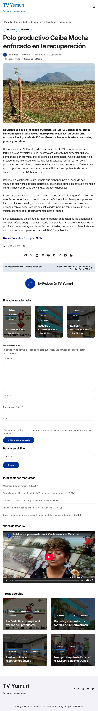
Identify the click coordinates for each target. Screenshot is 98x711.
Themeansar (78, 706)
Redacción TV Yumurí (57, 283)
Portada (8, 22)
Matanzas (25, 30)
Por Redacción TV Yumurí (19, 55)
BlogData (63, 706)
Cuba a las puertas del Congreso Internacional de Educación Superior (37, 515)
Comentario (9, 358)
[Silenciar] (87, 580)
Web (5, 418)
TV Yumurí (13, 5)
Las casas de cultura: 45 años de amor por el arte (27, 507)
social (11, 319)
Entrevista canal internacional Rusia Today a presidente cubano (34, 493)
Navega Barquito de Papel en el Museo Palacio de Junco (72, 658)
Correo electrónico (13, 407)
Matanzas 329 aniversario (16, 486)
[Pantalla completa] (91, 580)
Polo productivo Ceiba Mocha (29, 59)
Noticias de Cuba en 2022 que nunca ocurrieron (27, 500)
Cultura (12, 310)
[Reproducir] (6, 580)
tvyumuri (12, 324)
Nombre (8, 395)
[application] (49, 557)
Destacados (10, 30)
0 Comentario (55, 55)
